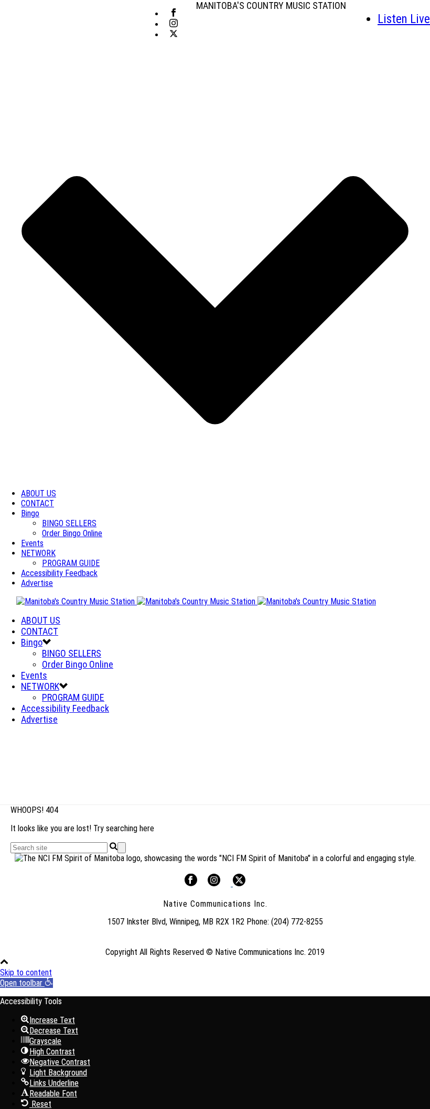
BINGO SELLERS (69, 523)
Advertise (37, 583)
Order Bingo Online (72, 533)
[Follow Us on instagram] (214, 883)
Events (32, 543)
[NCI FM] (188, 601)
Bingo (30, 513)
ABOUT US (38, 493)
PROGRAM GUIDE (71, 563)
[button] (26, 983)
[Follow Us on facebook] (191, 883)
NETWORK (38, 553)
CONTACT (37, 503)
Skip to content (26, 972)
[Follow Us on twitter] (238, 883)
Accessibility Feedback (59, 573)
